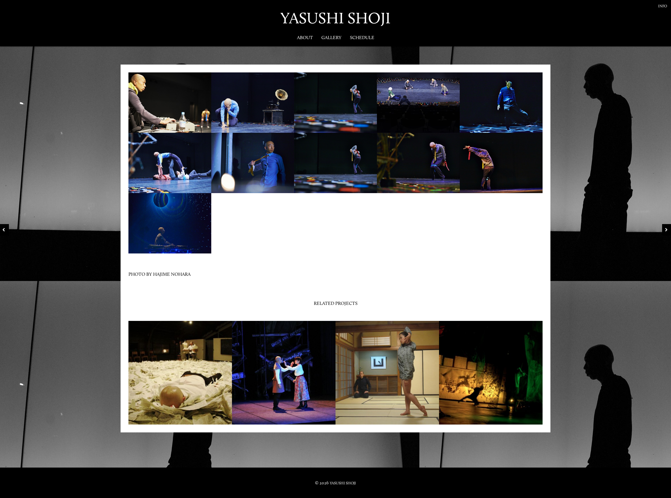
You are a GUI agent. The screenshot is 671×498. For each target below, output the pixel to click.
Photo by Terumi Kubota (490, 360)
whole (387, 360)
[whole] (393, 375)
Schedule (362, 37)
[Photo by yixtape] (186, 375)
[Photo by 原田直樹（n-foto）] (290, 375)
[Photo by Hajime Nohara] (169, 103)
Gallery (331, 37)
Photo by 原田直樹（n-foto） (283, 360)
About (305, 37)
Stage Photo (180, 386)
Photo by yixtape (180, 360)
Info (662, 6)
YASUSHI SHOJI (335, 18)
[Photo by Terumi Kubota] (497, 375)
